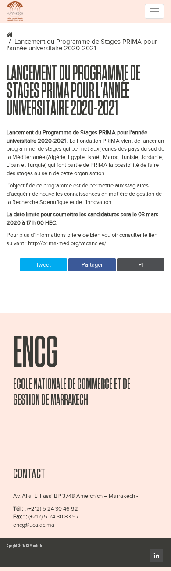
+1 (141, 264)
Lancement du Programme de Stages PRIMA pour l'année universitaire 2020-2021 (82, 45)
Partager (92, 264)
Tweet (43, 264)
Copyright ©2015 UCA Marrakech (24, 545)
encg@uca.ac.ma (33, 525)
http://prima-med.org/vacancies (66, 243)
